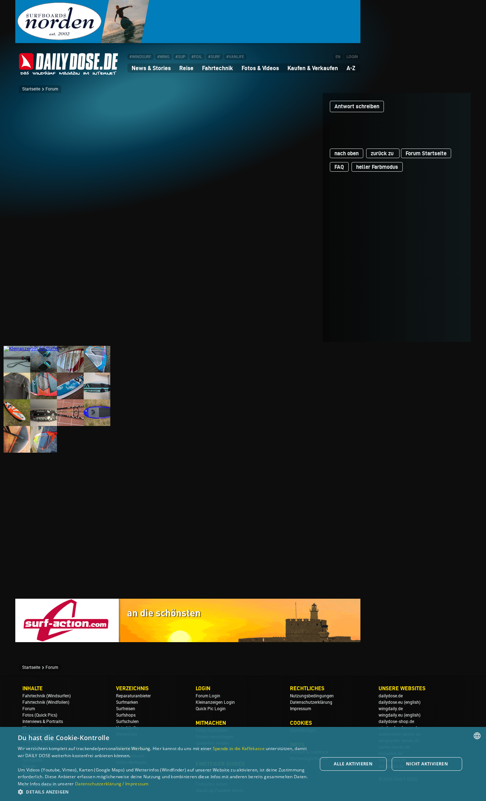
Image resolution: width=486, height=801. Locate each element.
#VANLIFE (235, 56)
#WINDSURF (140, 56)
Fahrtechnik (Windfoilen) (45, 702)
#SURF (214, 56)
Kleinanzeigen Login (215, 702)
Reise (186, 68)
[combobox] (477, 735)
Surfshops (126, 715)
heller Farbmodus (377, 167)
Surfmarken (127, 702)
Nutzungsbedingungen (312, 695)
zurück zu (383, 153)
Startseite (31, 89)
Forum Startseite (426, 153)
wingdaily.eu (391, 715)
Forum (52, 89)
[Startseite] (68, 72)
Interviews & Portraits (42, 721)
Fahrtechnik (217, 68)
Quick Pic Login (211, 708)
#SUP (180, 56)
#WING (163, 56)
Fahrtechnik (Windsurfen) (46, 695)
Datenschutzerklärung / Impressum (112, 784)
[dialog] (243, 764)
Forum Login (208, 695)
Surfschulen (127, 721)
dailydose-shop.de (396, 721)
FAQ (339, 167)
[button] (163, 791)
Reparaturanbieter (133, 695)
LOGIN (352, 56)
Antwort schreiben (356, 106)
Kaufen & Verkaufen (312, 68)
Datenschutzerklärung (311, 702)
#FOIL (196, 56)
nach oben (346, 153)
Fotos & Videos (260, 68)
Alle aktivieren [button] (353, 764)
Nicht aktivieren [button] (427, 764)
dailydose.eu (391, 702)
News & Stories (151, 68)
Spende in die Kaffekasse (239, 748)
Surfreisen (125, 708)
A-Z (351, 68)
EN (338, 56)
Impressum (300, 708)
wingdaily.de (391, 708)
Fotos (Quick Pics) (39, 715)
